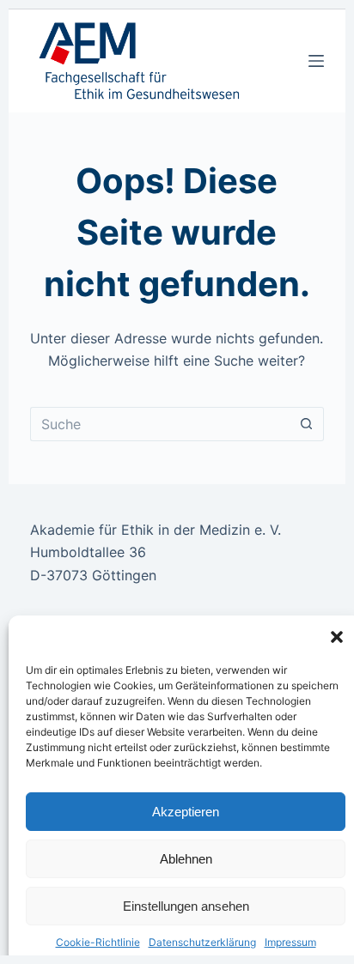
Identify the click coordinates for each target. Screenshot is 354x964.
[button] (336, 637)
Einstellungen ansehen (186, 906)
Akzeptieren (185, 811)
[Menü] (316, 61)
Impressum (290, 942)
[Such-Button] (307, 424)
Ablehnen (186, 859)
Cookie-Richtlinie (98, 942)
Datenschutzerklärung (202, 942)
